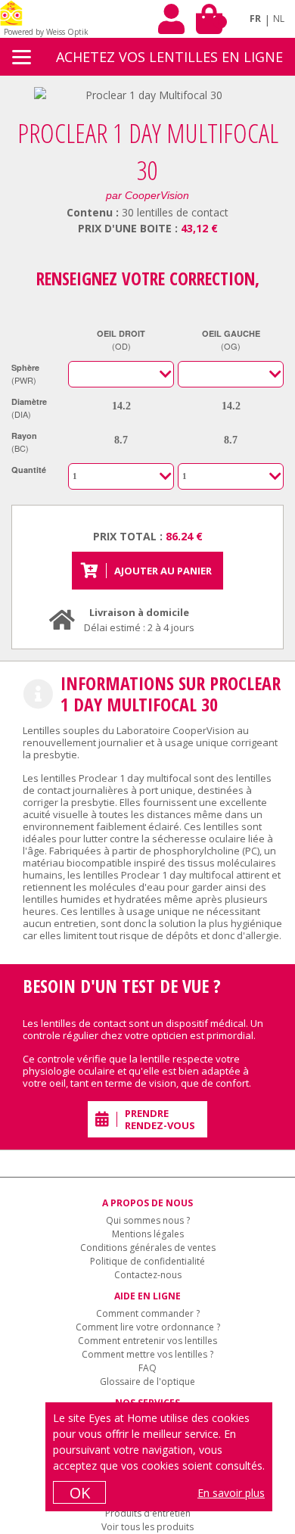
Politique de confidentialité (147, 1261)
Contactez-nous (148, 1274)
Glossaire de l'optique (147, 1381)
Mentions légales (148, 1234)
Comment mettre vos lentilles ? (147, 1354)
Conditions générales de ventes (148, 1247)
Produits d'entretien (148, 1513)
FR (255, 18)
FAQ (147, 1367)
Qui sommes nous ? (148, 1220)
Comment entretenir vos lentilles (147, 1340)
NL (278, 18)
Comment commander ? (148, 1313)
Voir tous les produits (147, 1526)
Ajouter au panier (163, 570)
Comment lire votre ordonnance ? (148, 1327)
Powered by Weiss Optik (46, 31)
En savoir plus (231, 1493)
